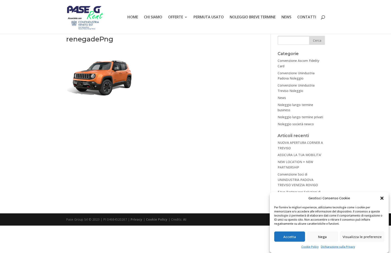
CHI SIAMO (153, 17)
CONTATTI (306, 17)
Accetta (289, 236)
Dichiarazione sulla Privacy (338, 247)
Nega (322, 236)
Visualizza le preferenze (362, 236)
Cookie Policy (310, 247)
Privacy (136, 219)
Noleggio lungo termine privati (300, 117)
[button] (382, 198)
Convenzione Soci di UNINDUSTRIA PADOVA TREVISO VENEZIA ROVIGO (298, 179)
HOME (132, 17)
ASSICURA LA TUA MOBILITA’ (300, 155)
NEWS (286, 17)
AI (184, 219)
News (282, 98)
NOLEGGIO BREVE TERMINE (253, 17)
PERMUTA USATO (208, 17)
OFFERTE (175, 17)
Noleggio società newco (296, 124)
